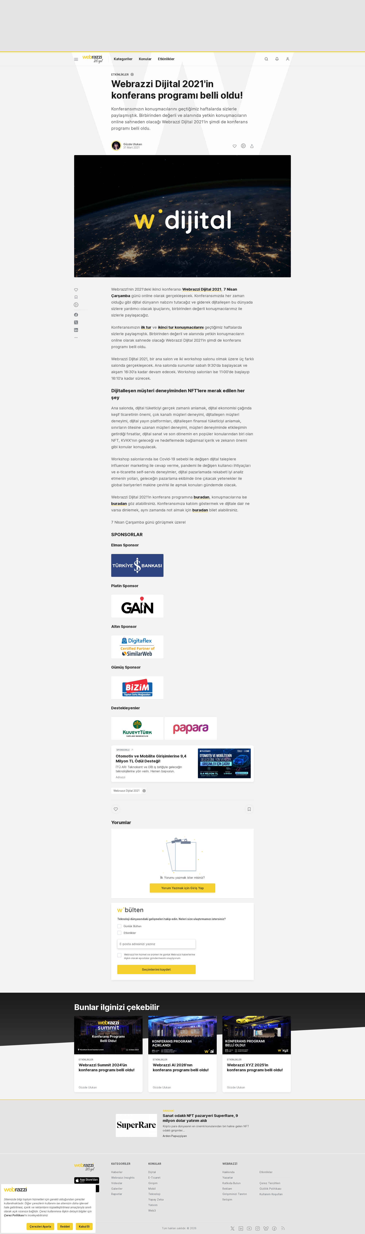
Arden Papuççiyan (175, 1136)
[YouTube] (249, 1228)
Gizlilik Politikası (270, 1188)
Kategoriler (123, 59)
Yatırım (153, 1205)
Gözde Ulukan (88, 1087)
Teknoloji (154, 1194)
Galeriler (116, 1188)
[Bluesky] (265, 1228)
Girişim (153, 1183)
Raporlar (116, 1194)
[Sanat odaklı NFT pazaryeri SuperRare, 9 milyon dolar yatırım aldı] (136, 1125)
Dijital (152, 1172)
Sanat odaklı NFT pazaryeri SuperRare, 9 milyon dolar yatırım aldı (200, 1118)
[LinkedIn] (240, 1228)
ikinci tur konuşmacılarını (181, 327)
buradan (201, 497)
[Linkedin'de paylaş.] (76, 330)
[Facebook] (274, 1228)
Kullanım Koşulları (271, 1194)
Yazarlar (227, 1177)
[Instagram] (257, 1228)
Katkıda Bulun (231, 1183)
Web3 (152, 1210)
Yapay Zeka (155, 1199)
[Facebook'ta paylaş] (76, 315)
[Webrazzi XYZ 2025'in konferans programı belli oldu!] (256, 1035)
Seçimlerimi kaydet (156, 969)
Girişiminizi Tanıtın (234, 1194)
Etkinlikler (166, 59)
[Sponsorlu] (224, 763)
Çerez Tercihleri (269, 1183)
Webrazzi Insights (123, 1177)
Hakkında (228, 1172)
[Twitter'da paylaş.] (76, 322)
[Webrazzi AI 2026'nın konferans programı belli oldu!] (182, 1035)
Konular (145, 59)
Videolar (116, 1183)
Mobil (152, 1188)
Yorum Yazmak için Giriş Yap (182, 888)
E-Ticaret (154, 1177)
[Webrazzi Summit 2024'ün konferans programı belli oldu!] (108, 1035)
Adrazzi (120, 777)
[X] (232, 1228)
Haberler (116, 1172)
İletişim (227, 1199)
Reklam (227, 1188)
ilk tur (146, 327)
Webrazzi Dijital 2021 (126, 790)
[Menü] (76, 60)
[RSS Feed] (282, 1228)
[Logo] (93, 59)
